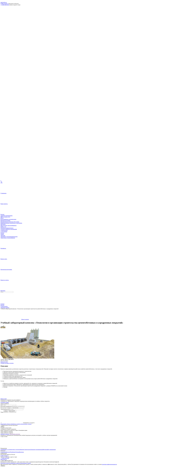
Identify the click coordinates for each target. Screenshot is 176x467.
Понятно (3, 465)
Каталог (8, 452)
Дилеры (17, 452)
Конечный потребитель (6, 406)
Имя (2, 405)
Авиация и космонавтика (6, 215)
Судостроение (4, 231)
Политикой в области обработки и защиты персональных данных (16, 424)
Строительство (4, 230)
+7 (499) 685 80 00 (5, 4)
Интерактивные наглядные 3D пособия (10, 221)
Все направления (52, 449)
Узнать (2, 426)
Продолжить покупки (15, 434)
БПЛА (2, 218)
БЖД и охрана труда (5, 216)
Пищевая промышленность (7, 228)
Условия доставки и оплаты (7, 363)
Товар (2, 412)
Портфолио (12, 452)
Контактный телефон (6, 407)
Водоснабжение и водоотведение (8, 219)
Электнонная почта (5, 409)
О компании (3, 452)
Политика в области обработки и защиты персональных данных (16, 463)
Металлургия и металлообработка (8, 225)
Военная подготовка (5, 220)
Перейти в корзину (5, 434)
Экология (3, 235)
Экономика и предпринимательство (9, 236)
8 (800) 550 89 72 (4, 3)
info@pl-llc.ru (4, 2)
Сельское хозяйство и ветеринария (9, 229)
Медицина (3, 224)
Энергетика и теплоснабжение (8, 237)
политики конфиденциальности (109, 464)
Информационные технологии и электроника (11, 223)
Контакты (21, 452)
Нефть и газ (3, 226)
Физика (2, 232)
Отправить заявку (5, 402)
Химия (2, 234)
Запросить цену (4, 361)
